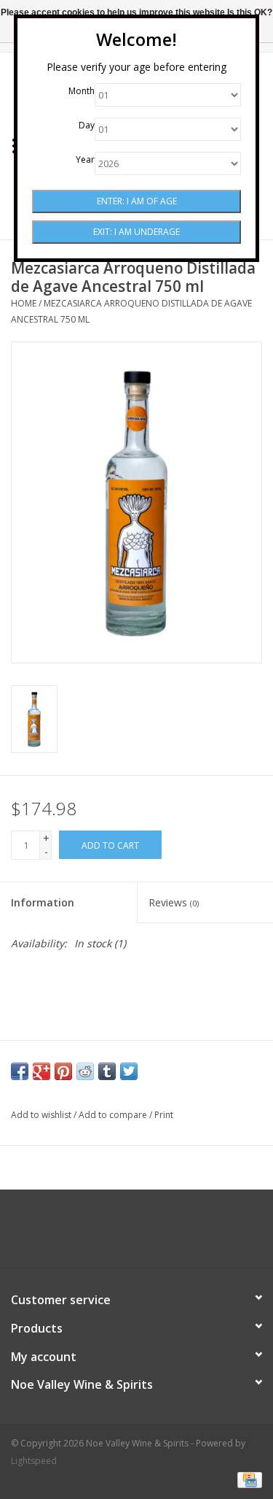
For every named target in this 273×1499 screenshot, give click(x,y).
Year (85, 159)
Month (81, 91)
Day (87, 125)
